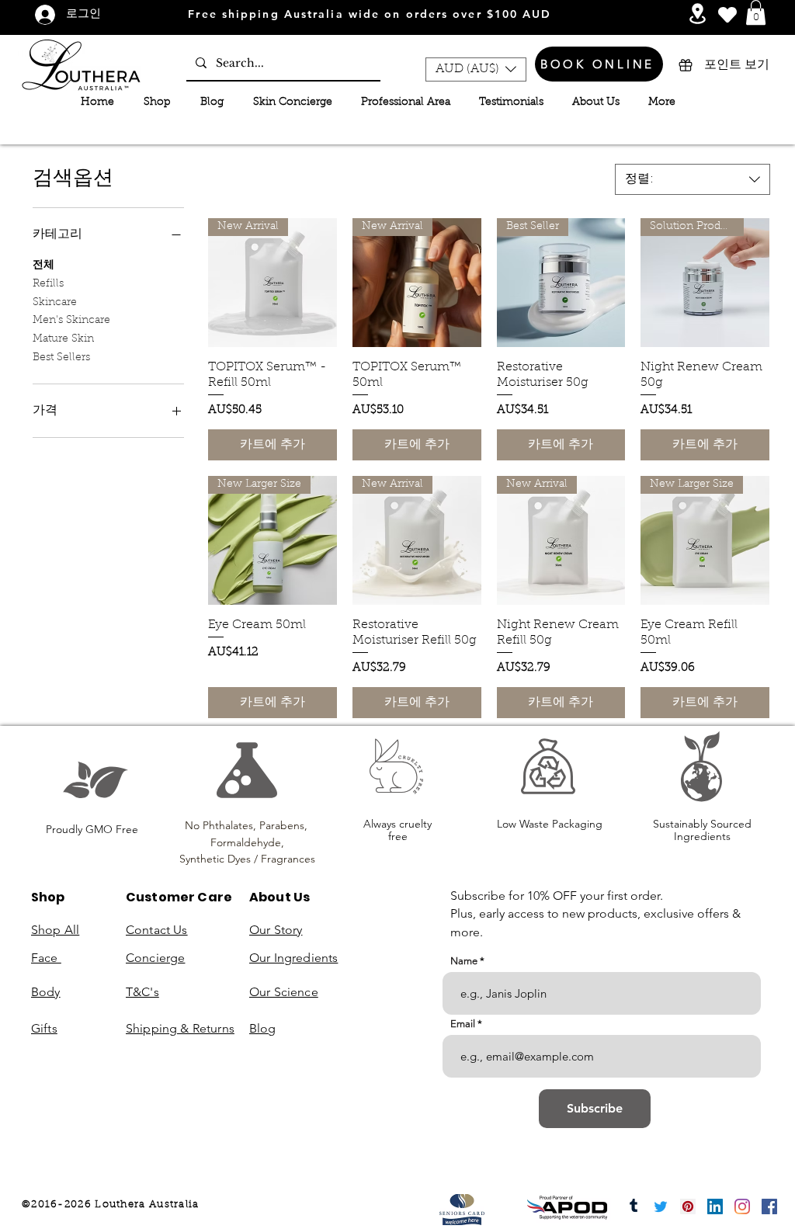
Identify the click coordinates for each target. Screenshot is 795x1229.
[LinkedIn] (715, 1206)
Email (462, 1024)
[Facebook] (769, 1206)
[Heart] (727, 14)
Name (463, 961)
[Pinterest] (688, 1206)
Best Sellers (61, 357)
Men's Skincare (71, 320)
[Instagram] (742, 1206)
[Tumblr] (633, 1206)
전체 (43, 265)
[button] (755, 12)
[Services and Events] (697, 13)
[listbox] (475, 69)
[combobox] (692, 179)
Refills (48, 284)
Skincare (55, 302)
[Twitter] (660, 1206)
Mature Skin (63, 339)
